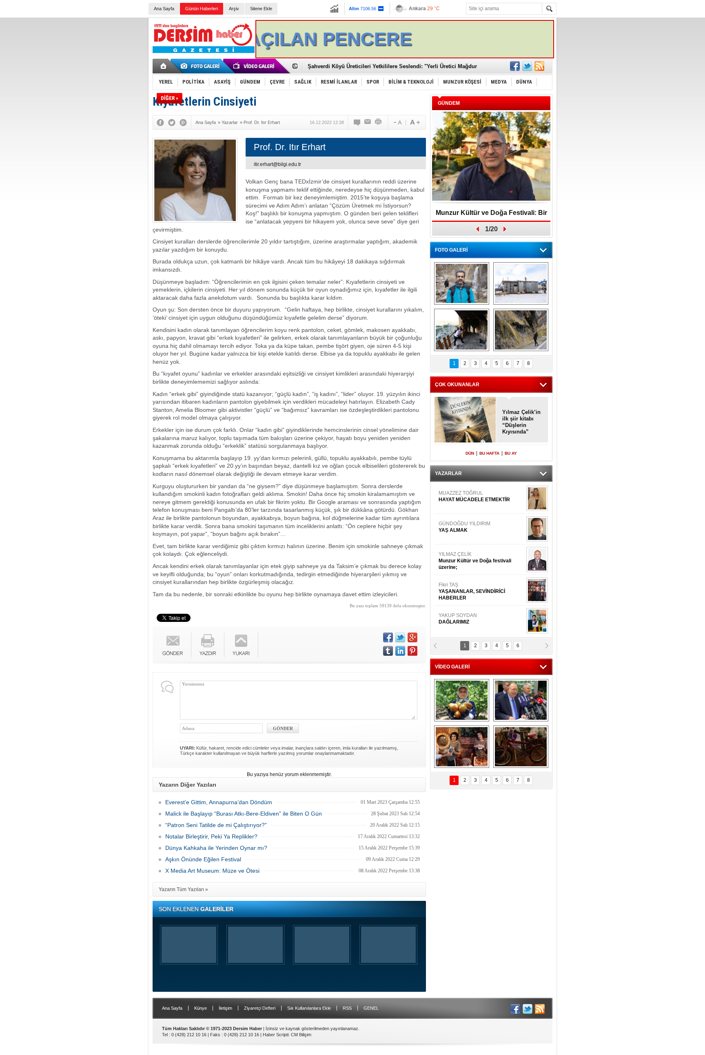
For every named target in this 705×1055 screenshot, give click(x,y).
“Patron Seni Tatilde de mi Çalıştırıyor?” (216, 825)
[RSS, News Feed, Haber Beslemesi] (539, 66)
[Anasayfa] (164, 66)
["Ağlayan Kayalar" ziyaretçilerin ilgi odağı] (520, 330)
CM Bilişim (301, 1034)
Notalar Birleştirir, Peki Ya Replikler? (211, 836)
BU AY (511, 453)
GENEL (371, 1008)
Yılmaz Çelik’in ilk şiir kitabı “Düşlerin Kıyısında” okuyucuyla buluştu (521, 422)
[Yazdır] (378, 122)
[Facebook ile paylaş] (515, 66)
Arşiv (234, 8)
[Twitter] (171, 122)
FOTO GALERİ (451, 250)
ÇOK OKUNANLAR (457, 384)
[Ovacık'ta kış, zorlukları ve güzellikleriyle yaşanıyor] (520, 283)
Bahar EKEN (480, 530)
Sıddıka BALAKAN (460, 496)
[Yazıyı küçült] (397, 122)
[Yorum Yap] (357, 122)
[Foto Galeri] (201, 66)
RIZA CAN (450, 619)
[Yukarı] (241, 645)
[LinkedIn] (400, 651)
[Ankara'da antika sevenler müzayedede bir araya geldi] (520, 746)
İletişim (225, 1008)
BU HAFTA (489, 453)
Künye (200, 1008)
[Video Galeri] (254, 66)
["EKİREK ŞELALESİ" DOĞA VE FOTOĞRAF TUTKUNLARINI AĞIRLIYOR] (461, 283)
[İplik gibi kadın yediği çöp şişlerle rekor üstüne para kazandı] (461, 746)
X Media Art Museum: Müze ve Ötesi (212, 870)
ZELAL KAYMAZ (475, 561)
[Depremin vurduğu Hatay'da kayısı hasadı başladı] (461, 700)
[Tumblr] (388, 651)
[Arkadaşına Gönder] (368, 122)
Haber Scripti (275, 1034)
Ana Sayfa (164, 8)
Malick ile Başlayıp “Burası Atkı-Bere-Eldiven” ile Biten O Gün (243, 813)
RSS (347, 1008)
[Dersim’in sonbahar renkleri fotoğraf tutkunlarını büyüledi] (461, 330)
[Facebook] (160, 122)
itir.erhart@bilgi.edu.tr (277, 164)
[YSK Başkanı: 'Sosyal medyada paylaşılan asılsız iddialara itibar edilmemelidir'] (520, 700)
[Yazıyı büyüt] (415, 122)
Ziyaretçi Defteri (259, 1008)
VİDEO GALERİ (452, 667)
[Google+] (183, 122)
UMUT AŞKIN (481, 591)
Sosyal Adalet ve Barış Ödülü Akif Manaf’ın (491, 215)
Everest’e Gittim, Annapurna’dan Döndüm (218, 802)
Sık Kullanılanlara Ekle (309, 1008)
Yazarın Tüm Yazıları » (183, 889)
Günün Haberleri (201, 8)
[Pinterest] (412, 651)
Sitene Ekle (261, 8)
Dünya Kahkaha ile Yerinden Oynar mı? (216, 848)
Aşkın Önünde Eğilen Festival (203, 859)
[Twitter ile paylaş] (527, 66)
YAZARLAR (448, 473)
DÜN (470, 453)
